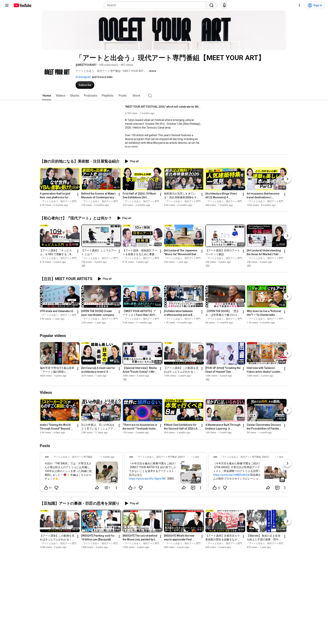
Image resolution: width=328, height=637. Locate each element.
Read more (131, 146)
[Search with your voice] (224, 5)
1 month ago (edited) (107, 459)
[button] (131, 147)
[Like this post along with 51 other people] (46, 488)
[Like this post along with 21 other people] (130, 488)
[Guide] (7, 5)
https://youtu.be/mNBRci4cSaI (231, 474)
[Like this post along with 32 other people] (215, 488)
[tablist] (164, 95)
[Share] (97, 488)
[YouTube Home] (22, 5)
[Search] (211, 5)
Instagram (84, 77)
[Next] (287, 179)
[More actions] (78, 194)
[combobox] (156, 5)
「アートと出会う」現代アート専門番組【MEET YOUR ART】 (71, 201)
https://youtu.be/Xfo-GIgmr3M (147, 478)
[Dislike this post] (56, 488)
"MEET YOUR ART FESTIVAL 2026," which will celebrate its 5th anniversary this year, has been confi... (163, 106)
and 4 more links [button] (102, 77)
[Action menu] (116, 488)
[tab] (46, 95)
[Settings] (299, 5)
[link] (81, 473)
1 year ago (196, 459)
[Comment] (193, 488)
